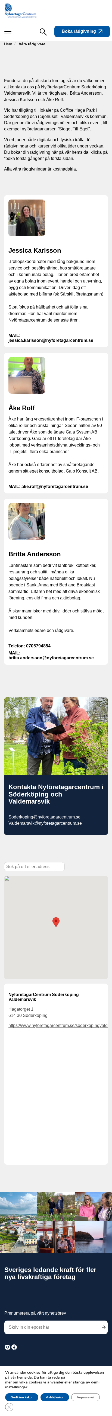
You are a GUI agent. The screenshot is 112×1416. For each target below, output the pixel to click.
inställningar (16, 1387)
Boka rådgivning (79, 31)
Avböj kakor (55, 1397)
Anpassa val (85, 1397)
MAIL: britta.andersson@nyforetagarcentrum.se (51, 655)
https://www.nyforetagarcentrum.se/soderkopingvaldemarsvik (56, 1025)
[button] (56, 922)
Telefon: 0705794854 (29, 646)
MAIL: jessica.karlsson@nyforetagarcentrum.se (50, 338)
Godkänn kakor (22, 1397)
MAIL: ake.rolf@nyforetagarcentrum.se (48, 486)
